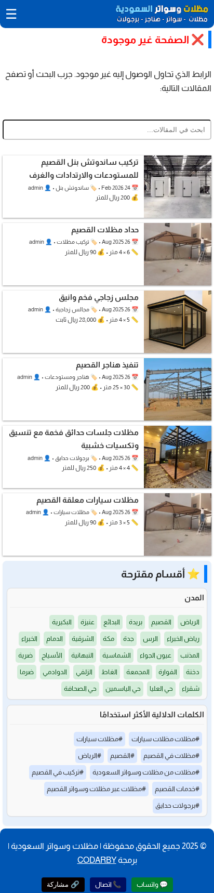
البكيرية (62, 622)
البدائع (111, 622)
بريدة (135, 622)
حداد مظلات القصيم (105, 229)
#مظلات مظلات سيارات (165, 739)
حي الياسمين (123, 688)
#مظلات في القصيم (171, 755)
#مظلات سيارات (99, 739)
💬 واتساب (152, 884)
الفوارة (167, 672)
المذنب (189, 655)
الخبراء (29, 638)
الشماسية (116, 655)
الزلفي (84, 672)
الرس (150, 638)
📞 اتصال (108, 884)
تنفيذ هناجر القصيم (107, 364)
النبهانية (82, 655)
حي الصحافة (80, 688)
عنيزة (88, 622)
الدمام (54, 638)
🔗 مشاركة (63, 884)
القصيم (161, 622)
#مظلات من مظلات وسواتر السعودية (145, 772)
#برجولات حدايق (177, 805)
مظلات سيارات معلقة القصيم (87, 499)
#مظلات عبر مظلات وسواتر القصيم (96, 789)
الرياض (189, 622)
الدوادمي (55, 672)
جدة (128, 638)
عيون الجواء (155, 655)
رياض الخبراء (183, 638)
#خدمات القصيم (177, 789)
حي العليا (161, 688)
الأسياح (52, 655)
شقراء (190, 688)
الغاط (109, 672)
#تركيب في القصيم (58, 772)
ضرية (25, 655)
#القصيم (122, 755)
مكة (108, 638)
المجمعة (138, 672)
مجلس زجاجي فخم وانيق (99, 297)
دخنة (192, 672)
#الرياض (89, 755)
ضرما (27, 672)
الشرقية (83, 638)
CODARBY (96, 860)
